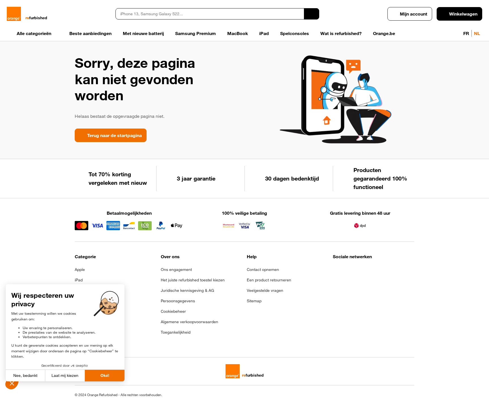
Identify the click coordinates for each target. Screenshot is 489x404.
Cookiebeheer (173, 311)
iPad (79, 280)
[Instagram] (350, 271)
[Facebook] (336, 271)
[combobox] (210, 13)
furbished (36, 17)
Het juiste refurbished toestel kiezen (193, 280)
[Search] (311, 13)
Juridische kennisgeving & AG (187, 290)
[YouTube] (391, 271)
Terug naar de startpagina (114, 135)
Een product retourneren (269, 280)
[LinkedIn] (364, 271)
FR (466, 33)
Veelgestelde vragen (265, 290)
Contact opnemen (263, 269)
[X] (377, 271)
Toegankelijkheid (175, 332)
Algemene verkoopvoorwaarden (189, 321)
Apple (80, 269)
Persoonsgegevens (178, 300)
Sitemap (254, 300)
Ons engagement (176, 269)
